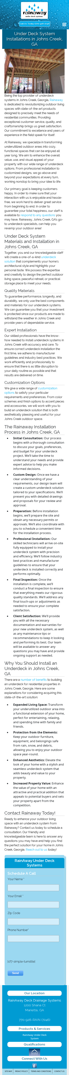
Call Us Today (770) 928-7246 (34, 24)
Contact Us (59, 1071)
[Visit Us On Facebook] (34, 1066)
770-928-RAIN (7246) (34, 1020)
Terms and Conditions (41, 1071)
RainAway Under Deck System (35, 1036)
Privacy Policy (21, 1071)
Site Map (8, 1071)
